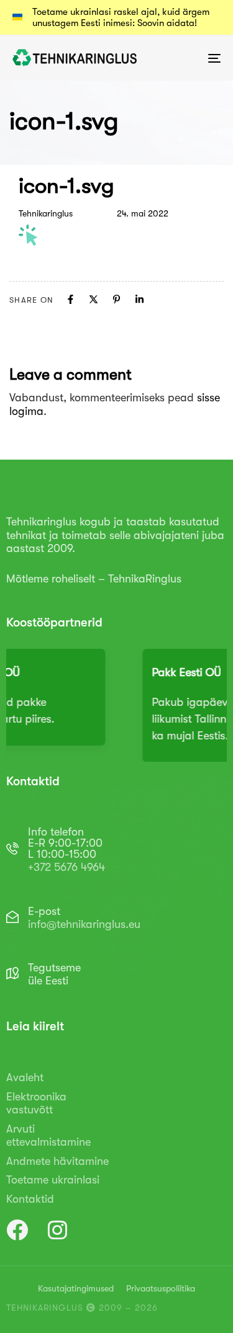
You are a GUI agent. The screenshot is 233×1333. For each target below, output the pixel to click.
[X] (93, 299)
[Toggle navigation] (186, 58)
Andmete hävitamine (57, 1161)
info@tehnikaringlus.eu (84, 924)
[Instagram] (57, 1230)
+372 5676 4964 (66, 867)
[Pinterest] (116, 299)
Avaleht (24, 1077)
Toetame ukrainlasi (52, 1180)
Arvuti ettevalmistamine (48, 1136)
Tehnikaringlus (46, 213)
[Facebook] (70, 299)
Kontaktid (30, 1199)
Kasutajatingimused (76, 1288)
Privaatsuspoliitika (160, 1288)
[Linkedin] (139, 299)
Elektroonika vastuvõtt (36, 1103)
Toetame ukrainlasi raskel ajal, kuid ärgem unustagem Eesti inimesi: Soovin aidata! (120, 17)
